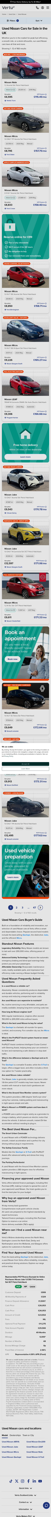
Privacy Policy (8, 756)
